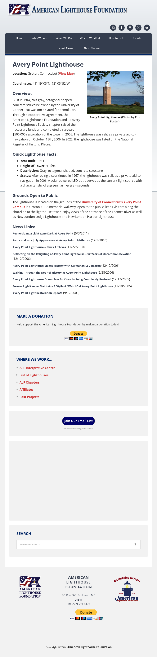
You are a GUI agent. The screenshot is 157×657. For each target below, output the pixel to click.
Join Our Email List (78, 421)
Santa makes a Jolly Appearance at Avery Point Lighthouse (51, 240)
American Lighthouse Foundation (68, 9)
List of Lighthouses (34, 375)
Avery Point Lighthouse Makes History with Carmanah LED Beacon (57, 265)
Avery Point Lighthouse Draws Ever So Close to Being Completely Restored (62, 279)
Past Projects (29, 397)
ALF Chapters (30, 382)
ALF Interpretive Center (37, 368)
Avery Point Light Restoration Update (37, 293)
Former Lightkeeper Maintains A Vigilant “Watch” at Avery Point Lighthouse (63, 286)
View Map (66, 73)
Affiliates (26, 389)
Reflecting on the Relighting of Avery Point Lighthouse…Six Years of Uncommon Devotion (72, 254)
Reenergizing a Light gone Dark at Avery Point (43, 233)
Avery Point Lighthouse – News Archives (39, 247)
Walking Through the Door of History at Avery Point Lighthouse (55, 272)
